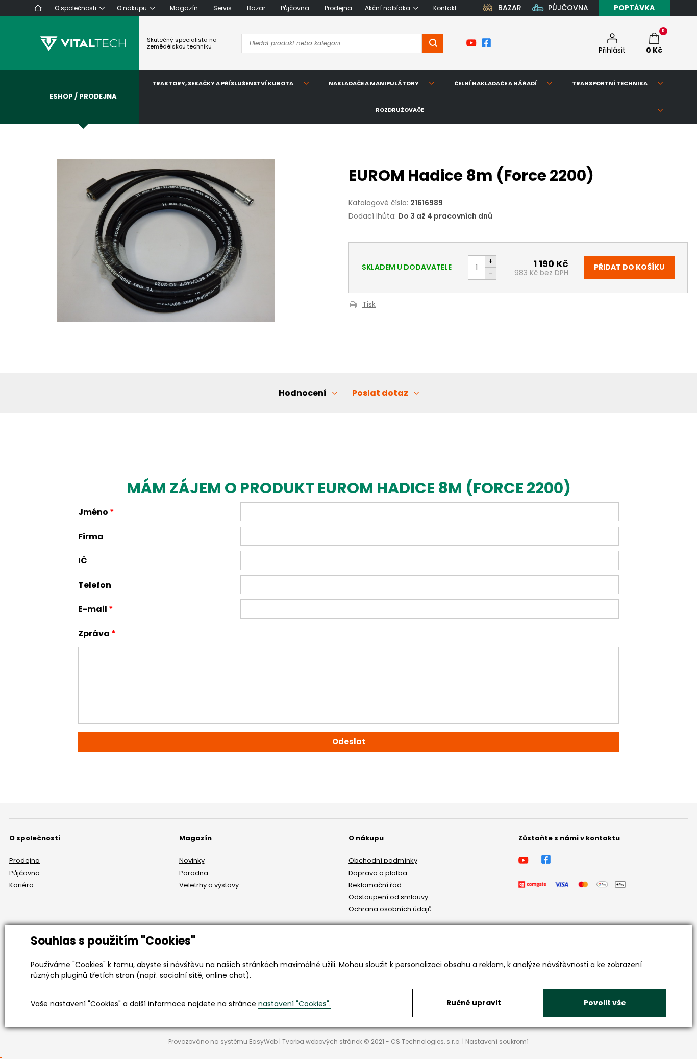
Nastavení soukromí (497, 1041)
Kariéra (21, 885)
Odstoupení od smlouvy (388, 897)
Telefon (94, 585)
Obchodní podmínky (382, 860)
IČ (82, 560)
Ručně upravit (473, 1003)
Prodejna (24, 860)
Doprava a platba (377, 873)
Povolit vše (605, 1003)
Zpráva (94, 633)
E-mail (92, 609)
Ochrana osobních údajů (390, 909)
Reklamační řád (375, 885)
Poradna (193, 873)
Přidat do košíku (629, 267)
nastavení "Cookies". (294, 1004)
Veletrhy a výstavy (209, 885)
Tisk (369, 305)
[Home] (38, 8)
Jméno (93, 512)
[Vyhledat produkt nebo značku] (432, 43)
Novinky (192, 860)
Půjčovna (24, 873)
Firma (91, 536)
